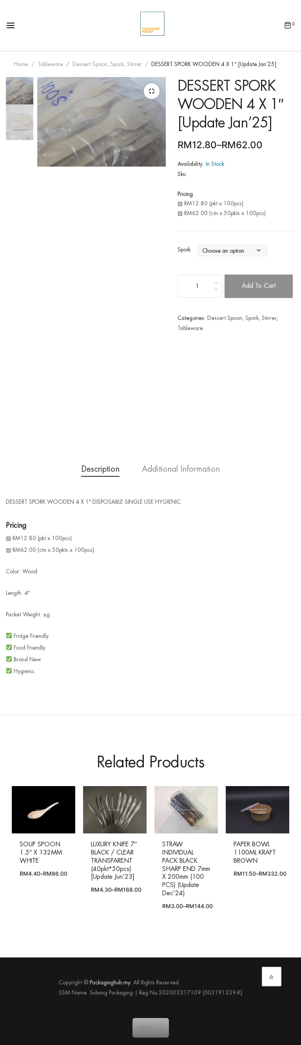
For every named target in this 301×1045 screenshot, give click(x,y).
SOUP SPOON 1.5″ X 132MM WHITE (41, 852)
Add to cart (259, 286)
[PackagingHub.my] (152, 25)
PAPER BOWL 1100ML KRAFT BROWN (255, 852)
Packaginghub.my (110, 982)
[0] (287, 26)
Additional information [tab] (181, 469)
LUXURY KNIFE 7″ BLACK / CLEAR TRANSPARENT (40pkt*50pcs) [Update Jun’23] (114, 860)
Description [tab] (100, 469)
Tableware (50, 64)
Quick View (59, 811)
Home (21, 64)
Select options (35, 811)
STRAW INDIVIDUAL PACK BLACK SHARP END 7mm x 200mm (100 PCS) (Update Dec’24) (186, 868)
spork (184, 249)
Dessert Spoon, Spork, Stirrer (107, 64)
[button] (152, 91)
